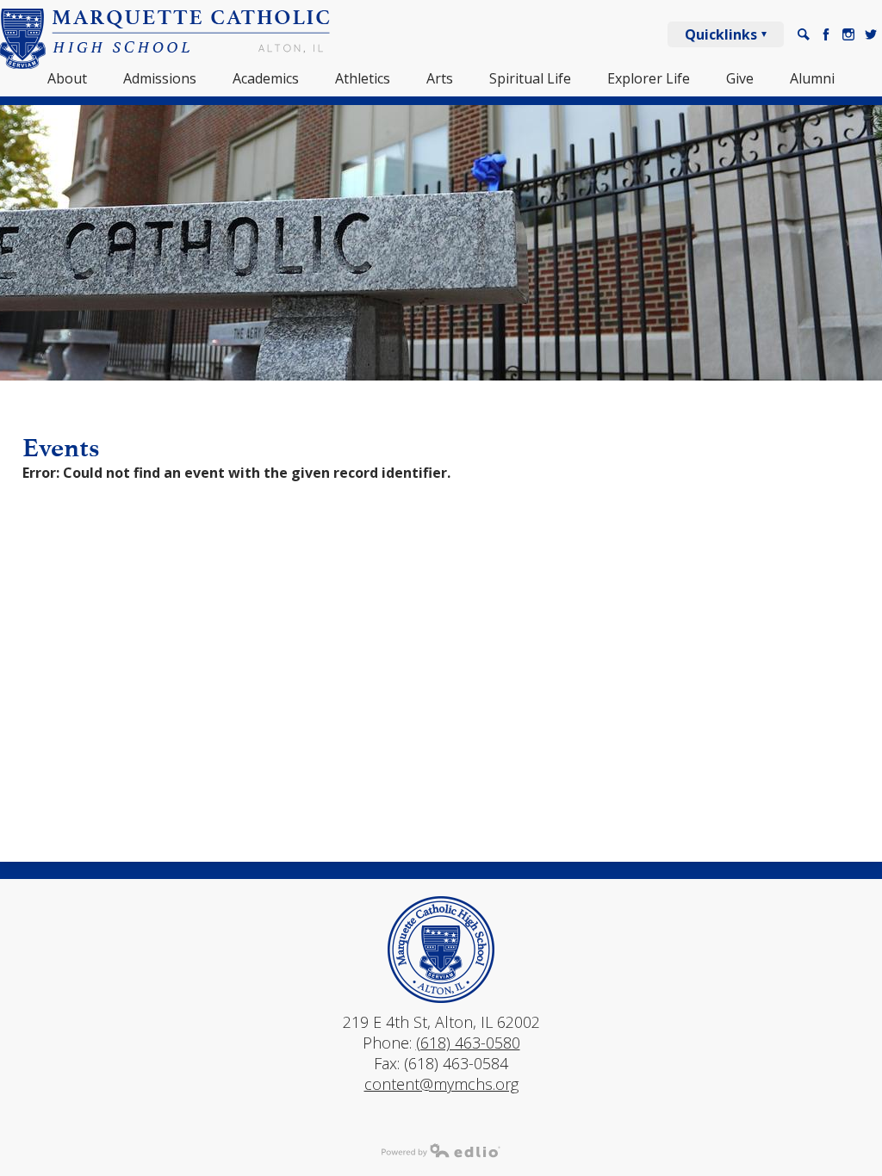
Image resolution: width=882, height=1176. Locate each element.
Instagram (848, 34)
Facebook (826, 34)
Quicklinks (721, 34)
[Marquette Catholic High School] (165, 39)
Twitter (871, 34)
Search (804, 34)
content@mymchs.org (441, 1084)
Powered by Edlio (441, 1150)
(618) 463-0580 (468, 1042)
